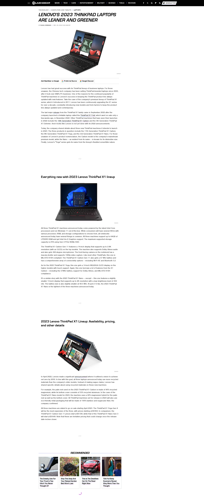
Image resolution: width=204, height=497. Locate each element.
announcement (81, 376)
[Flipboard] (155, 3)
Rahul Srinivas (45, 25)
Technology (44, 10)
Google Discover (88, 81)
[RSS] (159, 3)
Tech (65, 3)
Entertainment (86, 3)
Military (101, 3)
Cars (74, 3)
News (57, 3)
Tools (121, 3)
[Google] (151, 3)
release (56, 112)
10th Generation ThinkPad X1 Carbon (73, 121)
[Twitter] (147, 3)
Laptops (77, 10)
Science (111, 3)
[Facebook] (143, 3)
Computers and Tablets (61, 10)
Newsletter (170, 3)
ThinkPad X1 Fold (87, 115)
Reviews (131, 3)
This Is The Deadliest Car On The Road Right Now (90, 481)
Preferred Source (70, 81)
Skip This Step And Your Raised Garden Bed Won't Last (69, 481)
